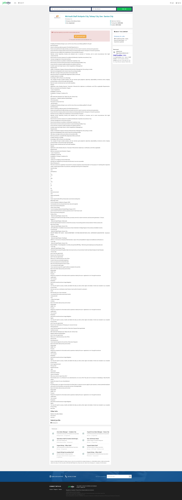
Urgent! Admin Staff (92, 445)
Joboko (6, 3)
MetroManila (74, 21)
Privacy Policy (78, 490)
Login (172, 2)
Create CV (21, 2)
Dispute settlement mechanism (88, 490)
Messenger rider (54, 200)
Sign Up (179, 2)
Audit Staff (72, 16)
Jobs (15, 2)
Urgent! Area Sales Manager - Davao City (98, 432)
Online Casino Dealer (55, 207)
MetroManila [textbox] (104, 9)
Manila (78, 21)
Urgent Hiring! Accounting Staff (65, 452)
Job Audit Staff (80, 36)
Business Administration (70, 69)
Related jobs (54, 428)
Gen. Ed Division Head (93, 438)
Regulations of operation (70, 490)
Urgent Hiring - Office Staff (64, 445)
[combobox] (104, 9)
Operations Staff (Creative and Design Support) (70, 438)
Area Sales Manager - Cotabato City (66, 432)
